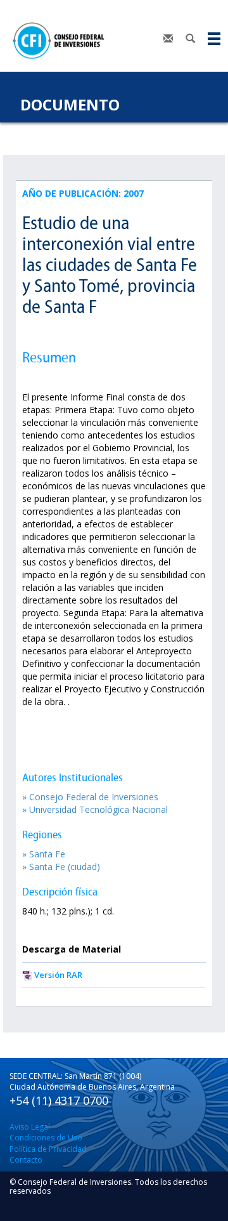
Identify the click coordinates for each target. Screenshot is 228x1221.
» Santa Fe (43, 854)
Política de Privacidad (48, 1149)
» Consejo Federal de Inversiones (90, 797)
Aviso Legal (30, 1126)
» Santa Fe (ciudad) (61, 867)
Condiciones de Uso (46, 1137)
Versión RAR (58, 974)
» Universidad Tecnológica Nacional (95, 809)
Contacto (26, 1159)
